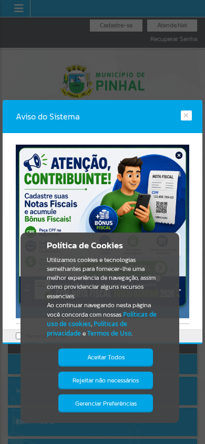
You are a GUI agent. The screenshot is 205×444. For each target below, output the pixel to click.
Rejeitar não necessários (106, 380)
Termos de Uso (109, 333)
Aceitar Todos (106, 357)
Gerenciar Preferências (106, 403)
